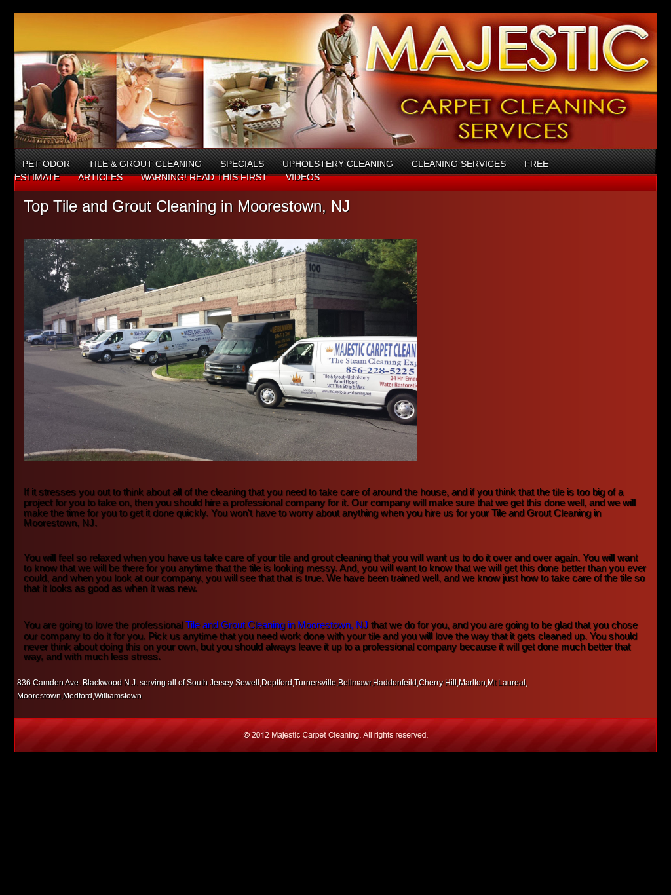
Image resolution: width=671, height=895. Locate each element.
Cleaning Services (459, 164)
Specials (242, 164)
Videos (303, 177)
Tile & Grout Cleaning (145, 164)
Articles (100, 177)
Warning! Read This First (204, 177)
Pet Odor (46, 164)
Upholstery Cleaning (337, 164)
